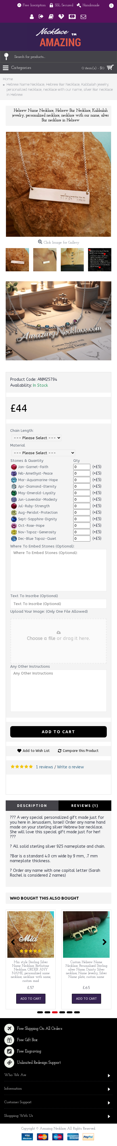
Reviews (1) (85, 805)
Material (17, 445)
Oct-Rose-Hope (31, 526)
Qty (76, 460)
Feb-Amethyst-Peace (35, 473)
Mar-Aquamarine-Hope (38, 480)
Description (32, 805)
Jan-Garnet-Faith (33, 467)
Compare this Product (81, 751)
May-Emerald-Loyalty (36, 493)
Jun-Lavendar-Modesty (37, 500)
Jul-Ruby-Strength (34, 506)
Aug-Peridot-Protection (38, 513)
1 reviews (44, 767)
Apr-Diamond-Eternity (37, 487)
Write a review (70, 767)
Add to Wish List (36, 751)
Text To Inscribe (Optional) (34, 596)
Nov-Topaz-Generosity (37, 532)
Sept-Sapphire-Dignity (37, 519)
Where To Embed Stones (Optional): (42, 546)
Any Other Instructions (30, 666)
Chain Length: (22, 430)
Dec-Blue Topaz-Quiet (37, 539)
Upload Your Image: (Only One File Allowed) (49, 611)
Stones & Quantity (27, 460)
